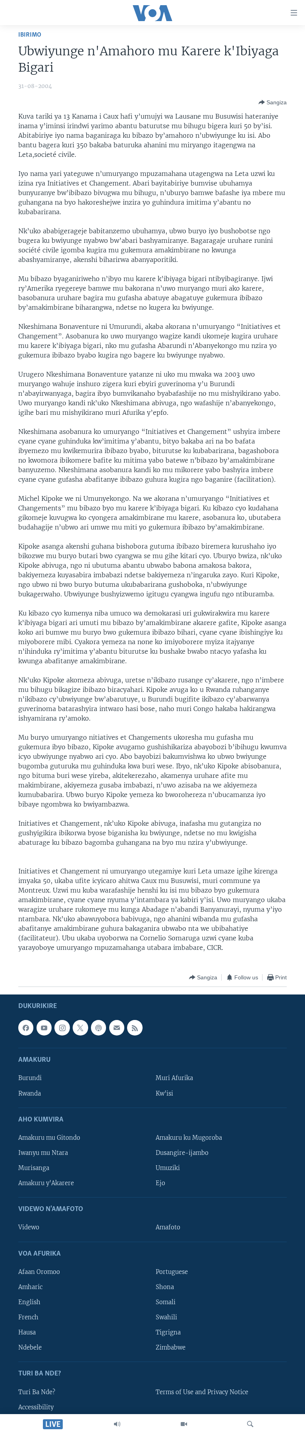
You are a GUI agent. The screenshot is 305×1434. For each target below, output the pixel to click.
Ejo (160, 1183)
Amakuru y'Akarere (46, 1183)
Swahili (166, 1317)
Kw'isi (164, 1093)
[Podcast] (98, 1027)
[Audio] (117, 1424)
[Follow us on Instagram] (61, 1027)
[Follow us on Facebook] (25, 1027)
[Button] (273, 102)
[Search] (250, 1424)
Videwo (28, 1227)
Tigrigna (168, 1332)
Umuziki (168, 1168)
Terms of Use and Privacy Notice (202, 1392)
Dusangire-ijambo (182, 1153)
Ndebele (30, 1347)
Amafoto (168, 1227)
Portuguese (172, 1272)
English (29, 1302)
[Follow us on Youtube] (44, 1027)
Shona (165, 1287)
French (28, 1317)
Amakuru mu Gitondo (49, 1137)
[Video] (184, 1424)
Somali (166, 1302)
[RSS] (134, 1027)
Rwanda (29, 1093)
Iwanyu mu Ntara (43, 1153)
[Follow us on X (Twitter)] (80, 1027)
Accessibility (36, 1407)
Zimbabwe (170, 1347)
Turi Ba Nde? (36, 1392)
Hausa (27, 1332)
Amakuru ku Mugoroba (189, 1137)
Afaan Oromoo (39, 1272)
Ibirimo (29, 34)
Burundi (30, 1078)
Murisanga (33, 1168)
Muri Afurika (174, 1078)
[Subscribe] (116, 1027)
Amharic (30, 1287)
